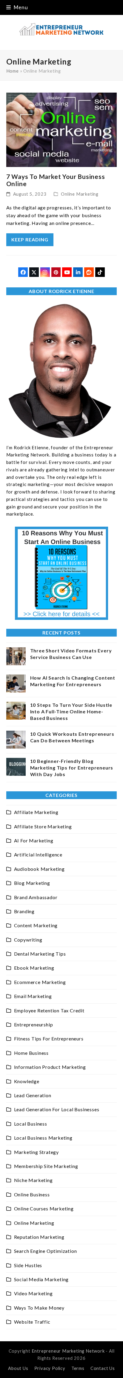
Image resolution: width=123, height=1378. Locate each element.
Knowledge (26, 1081)
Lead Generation (32, 1095)
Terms (77, 1368)
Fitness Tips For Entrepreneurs (49, 1038)
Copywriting (28, 939)
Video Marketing (33, 1293)
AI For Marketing (33, 840)
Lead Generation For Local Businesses (56, 1109)
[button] (17, 7)
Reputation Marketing (39, 1237)
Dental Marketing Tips (40, 954)
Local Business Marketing (43, 1138)
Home (12, 70)
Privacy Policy (49, 1368)
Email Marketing (33, 996)
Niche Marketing (33, 1180)
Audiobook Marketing (39, 869)
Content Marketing (36, 925)
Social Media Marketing (41, 1279)
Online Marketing (80, 194)
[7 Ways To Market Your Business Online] (61, 129)
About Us (18, 1368)
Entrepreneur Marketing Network (68, 1351)
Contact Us (102, 1368)
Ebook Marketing (34, 968)
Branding (24, 911)
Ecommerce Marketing (40, 982)
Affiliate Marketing (36, 812)
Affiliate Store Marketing (43, 826)
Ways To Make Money (39, 1307)
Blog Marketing (32, 883)
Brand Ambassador (36, 897)
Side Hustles (28, 1265)
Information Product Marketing (50, 1067)
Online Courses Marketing (44, 1208)
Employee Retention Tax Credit (49, 1010)
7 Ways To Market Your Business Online (55, 180)
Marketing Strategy (36, 1152)
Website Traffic (32, 1322)
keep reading (29, 239)
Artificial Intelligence (38, 854)
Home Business (31, 1053)
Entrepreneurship (33, 1024)
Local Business (30, 1123)
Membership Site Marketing (46, 1166)
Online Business (32, 1194)
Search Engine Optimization (45, 1251)
